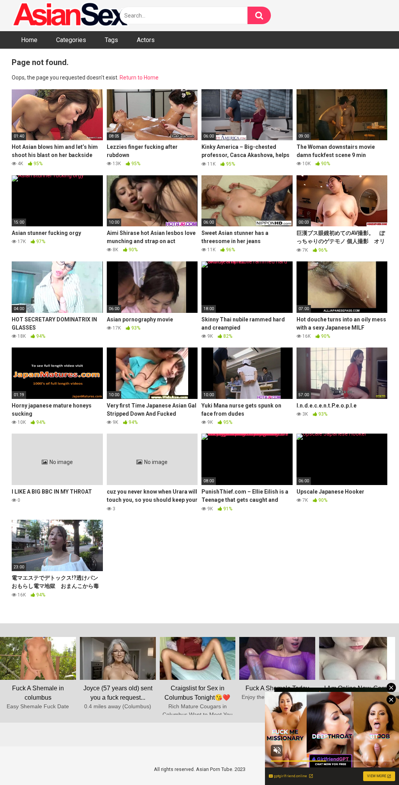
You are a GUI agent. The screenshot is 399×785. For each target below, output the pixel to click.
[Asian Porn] (70, 15)
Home (29, 40)
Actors (146, 40)
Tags (111, 40)
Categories (71, 40)
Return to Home (139, 77)
